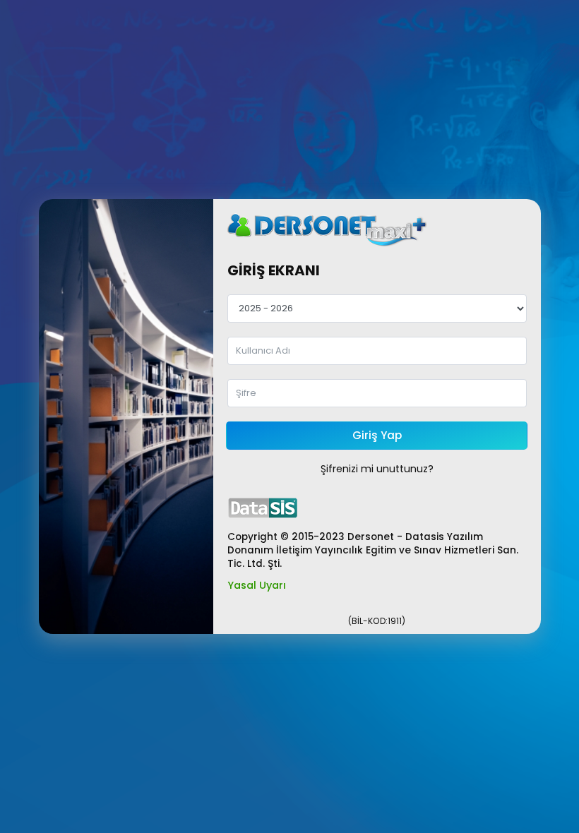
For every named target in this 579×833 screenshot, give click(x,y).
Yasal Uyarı (256, 585)
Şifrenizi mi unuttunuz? (377, 469)
